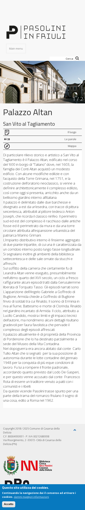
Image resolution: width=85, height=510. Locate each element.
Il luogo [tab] (72, 132)
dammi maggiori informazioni (31, 497)
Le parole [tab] (70, 139)
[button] (75, 430)
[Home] (36, 29)
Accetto (8, 504)
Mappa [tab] (72, 146)
